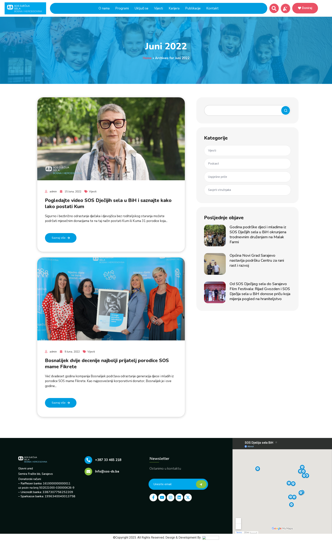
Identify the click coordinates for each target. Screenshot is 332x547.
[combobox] (247, 110)
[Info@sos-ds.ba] (88, 471)
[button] (274, 8)
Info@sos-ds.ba (107, 471)
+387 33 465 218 (108, 460)
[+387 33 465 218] (88, 460)
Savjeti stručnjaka (219, 190)
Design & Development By (183, 537)
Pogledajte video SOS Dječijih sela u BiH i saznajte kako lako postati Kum (108, 203)
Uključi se (141, 8)
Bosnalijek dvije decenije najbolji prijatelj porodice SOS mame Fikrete (107, 363)
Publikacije (193, 8)
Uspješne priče (217, 177)
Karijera (174, 8)
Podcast (213, 164)
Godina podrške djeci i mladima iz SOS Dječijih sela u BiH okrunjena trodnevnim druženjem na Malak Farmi (258, 234)
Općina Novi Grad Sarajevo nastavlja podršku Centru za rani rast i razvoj (257, 260)
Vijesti (158, 8)
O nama (104, 8)
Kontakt (212, 8)
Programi (122, 8)
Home (147, 58)
